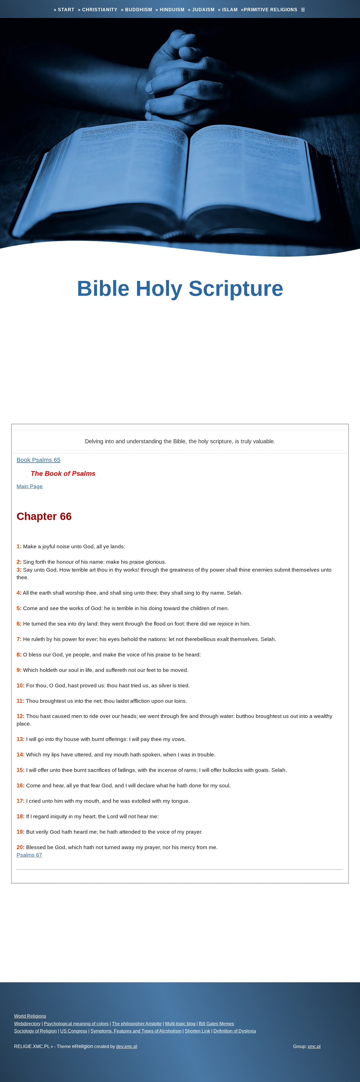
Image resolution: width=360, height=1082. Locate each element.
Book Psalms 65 (38, 459)
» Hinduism (170, 9)
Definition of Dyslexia (234, 1031)
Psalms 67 (29, 855)
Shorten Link (197, 1031)
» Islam (228, 9)
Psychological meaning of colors (76, 1023)
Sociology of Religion (35, 1031)
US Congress (73, 1031)
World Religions (30, 1016)
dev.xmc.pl (126, 1046)
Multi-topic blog (180, 1023)
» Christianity (98, 9)
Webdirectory (27, 1023)
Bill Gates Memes (216, 1023)
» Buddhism (136, 9)
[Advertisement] (180, 375)
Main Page (30, 486)
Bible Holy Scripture (180, 288)
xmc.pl (314, 1046)
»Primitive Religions (269, 9)
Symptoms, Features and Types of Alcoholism (136, 1031)
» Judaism (201, 9)
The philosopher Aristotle (137, 1023)
